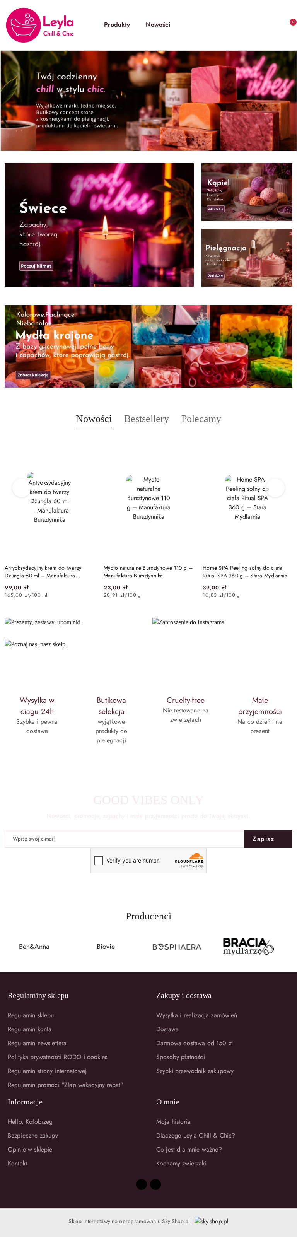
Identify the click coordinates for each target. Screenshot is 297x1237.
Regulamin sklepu (31, 1015)
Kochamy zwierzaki (181, 1163)
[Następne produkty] (276, 488)
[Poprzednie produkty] (22, 488)
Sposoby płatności (180, 1056)
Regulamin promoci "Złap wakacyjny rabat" (65, 1084)
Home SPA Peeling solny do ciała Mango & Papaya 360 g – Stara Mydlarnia (243, 571)
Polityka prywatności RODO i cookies (58, 1056)
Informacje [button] (25, 1101)
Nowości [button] (94, 418)
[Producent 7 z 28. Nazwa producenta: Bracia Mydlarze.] (177, 947)
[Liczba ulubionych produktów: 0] (270, 25)
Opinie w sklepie (30, 1149)
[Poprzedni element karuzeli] (8, 947)
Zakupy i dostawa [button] (184, 995)
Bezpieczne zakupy (33, 1135)
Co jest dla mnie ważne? (189, 1149)
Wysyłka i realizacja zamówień (196, 1015)
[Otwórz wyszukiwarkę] (236, 25)
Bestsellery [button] (146, 418)
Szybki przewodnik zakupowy (195, 1070)
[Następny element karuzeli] (289, 947)
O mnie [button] (167, 1101)
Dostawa (167, 1029)
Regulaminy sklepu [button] (38, 995)
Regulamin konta (29, 1029)
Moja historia (173, 1121)
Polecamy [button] (201, 418)
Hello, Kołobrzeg (30, 1121)
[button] (121, 25)
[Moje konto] (253, 25)
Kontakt (17, 1163)
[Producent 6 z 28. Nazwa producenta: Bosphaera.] (106, 947)
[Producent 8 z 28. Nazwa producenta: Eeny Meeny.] (248, 947)
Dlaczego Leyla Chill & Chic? (195, 1135)
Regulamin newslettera (37, 1043)
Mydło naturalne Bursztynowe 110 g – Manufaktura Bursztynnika (49, 571)
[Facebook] (141, 1184)
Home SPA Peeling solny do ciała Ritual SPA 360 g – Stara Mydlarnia (146, 571)
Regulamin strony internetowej (47, 1070)
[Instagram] (155, 1184)
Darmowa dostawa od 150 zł (194, 1043)
